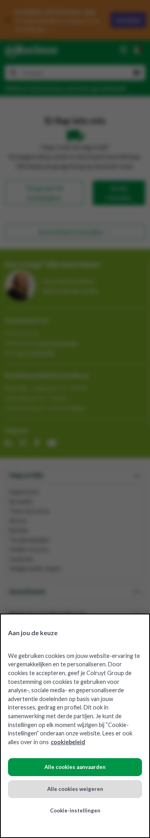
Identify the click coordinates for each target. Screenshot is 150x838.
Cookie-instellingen (75, 810)
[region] (75, 726)
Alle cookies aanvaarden (75, 767)
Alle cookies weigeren (75, 789)
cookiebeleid (68, 742)
